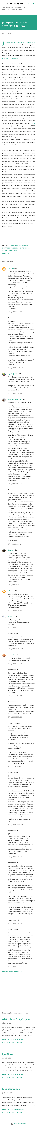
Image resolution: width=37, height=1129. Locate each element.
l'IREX (33, 123)
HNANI (10, 591)
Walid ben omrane (14, 399)
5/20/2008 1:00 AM (15, 393)
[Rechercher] (29, 3)
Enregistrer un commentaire (12, 971)
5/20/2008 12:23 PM (15, 649)
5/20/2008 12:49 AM (15, 368)
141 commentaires (17, 1110)
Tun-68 (10, 616)
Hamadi (11, 268)
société (5, 251)
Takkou (10, 550)
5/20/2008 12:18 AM (15, 312)
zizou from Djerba (13, 3)
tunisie (11, 251)
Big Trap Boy (12, 374)
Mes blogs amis (11, 1088)
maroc (27, 248)
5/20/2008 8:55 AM (15, 627)
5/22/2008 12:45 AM (15, 824)
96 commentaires (17, 1040)
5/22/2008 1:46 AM (15, 857)
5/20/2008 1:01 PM (15, 664)
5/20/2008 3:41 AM (15, 484)
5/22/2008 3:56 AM (15, 923)
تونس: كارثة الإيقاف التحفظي (16, 1019)
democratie (23, 245)
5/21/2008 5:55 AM (15, 717)
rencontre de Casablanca (10, 58)
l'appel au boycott (23, 137)
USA (15, 251)
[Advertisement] (18, 992)
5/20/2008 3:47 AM (15, 544)
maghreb (21, 248)
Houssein (11, 655)
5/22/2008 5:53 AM (15, 966)
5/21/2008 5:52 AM (15, 696)
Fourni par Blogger (19, 1123)
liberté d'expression (9, 248)
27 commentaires (17, 1075)
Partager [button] (5, 254)
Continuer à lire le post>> (12, 1042)
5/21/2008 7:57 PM (15, 766)
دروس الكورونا (9, 1054)
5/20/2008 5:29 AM (15, 585)
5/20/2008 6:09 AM (15, 610)
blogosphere (14, 245)
